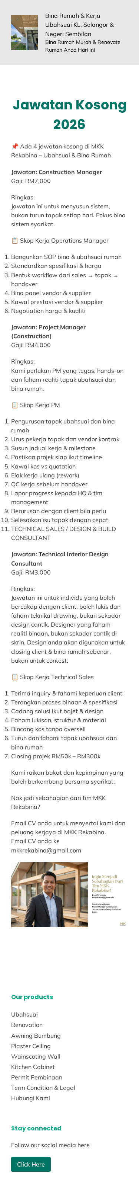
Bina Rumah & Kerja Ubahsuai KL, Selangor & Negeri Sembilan (79, 24)
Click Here (31, 1164)
